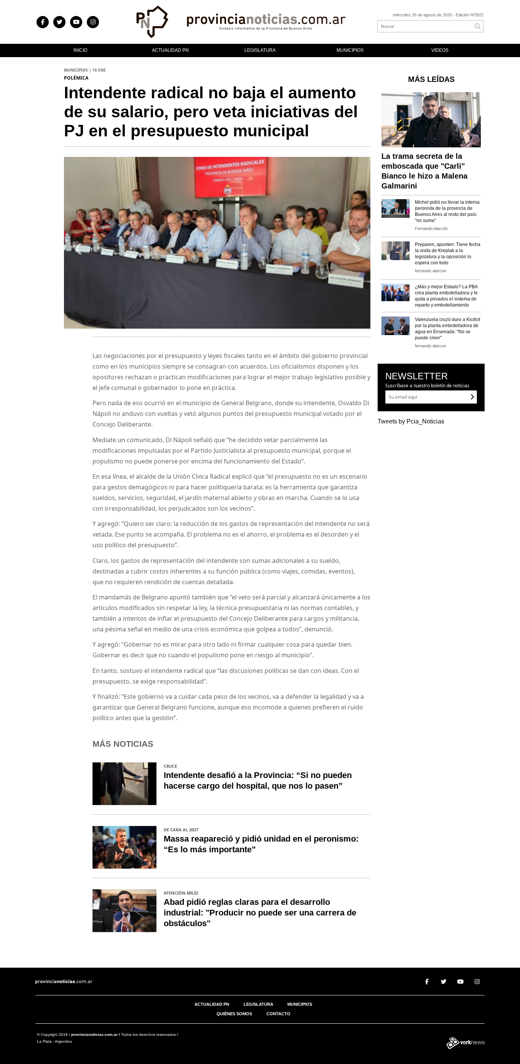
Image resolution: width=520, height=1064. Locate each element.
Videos (439, 50)
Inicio (80, 50)
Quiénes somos (234, 1013)
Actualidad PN (170, 50)
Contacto (278, 1013)
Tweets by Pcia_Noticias (411, 421)
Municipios (350, 50)
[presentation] (78, 250)
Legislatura (260, 50)
